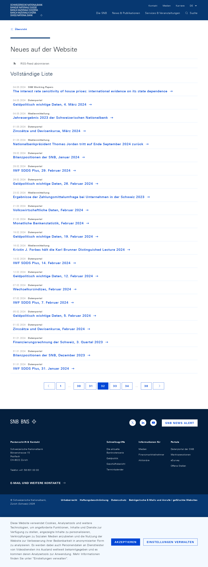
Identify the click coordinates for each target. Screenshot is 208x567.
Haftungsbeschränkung (94, 500)
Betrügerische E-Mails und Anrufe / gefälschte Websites (163, 500)
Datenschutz (118, 500)
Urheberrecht (69, 500)
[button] (194, 6)
